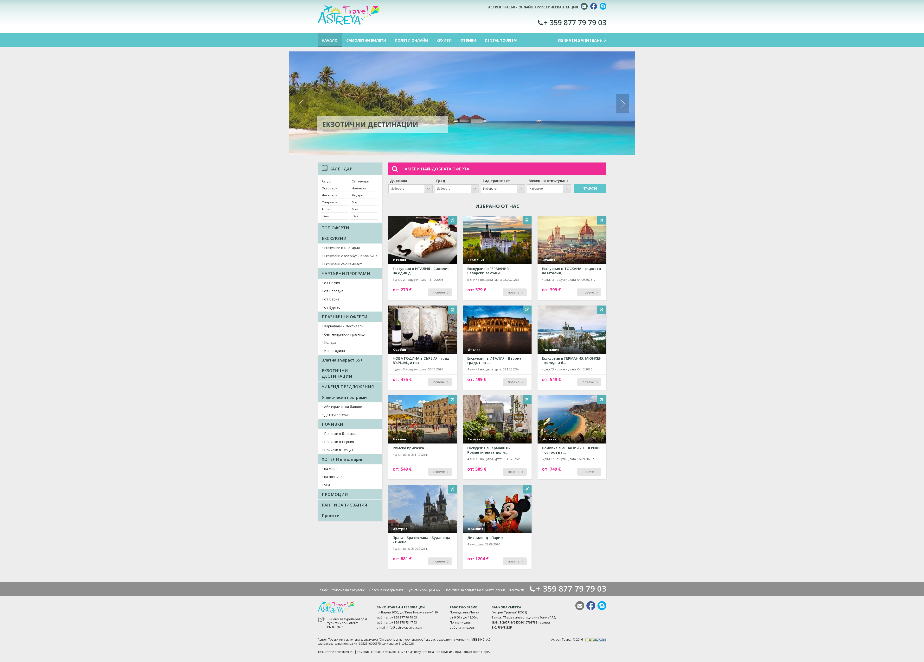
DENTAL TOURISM (501, 40)
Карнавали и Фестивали (343, 326)
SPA (327, 485)
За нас (322, 590)
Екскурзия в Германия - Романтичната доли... (488, 450)
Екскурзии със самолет (343, 264)
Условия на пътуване (348, 590)
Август (327, 181)
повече (439, 292)
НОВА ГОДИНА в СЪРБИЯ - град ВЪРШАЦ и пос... (421, 360)
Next (622, 103)
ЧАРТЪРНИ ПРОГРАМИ (346, 273)
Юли (355, 216)
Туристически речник (423, 590)
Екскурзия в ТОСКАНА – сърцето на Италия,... (571, 270)
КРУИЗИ (444, 40)
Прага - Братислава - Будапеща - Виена (421, 539)
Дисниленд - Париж (485, 537)
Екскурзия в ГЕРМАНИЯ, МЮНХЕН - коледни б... (572, 360)
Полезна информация (386, 590)
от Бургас (332, 307)
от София (332, 283)
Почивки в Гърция (339, 441)
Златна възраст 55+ (342, 360)
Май (355, 209)
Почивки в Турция (338, 450)
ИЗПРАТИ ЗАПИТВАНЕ (580, 40)
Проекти (331, 515)
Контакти (516, 590)
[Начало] (348, 24)
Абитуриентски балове (343, 406)
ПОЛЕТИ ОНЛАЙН (411, 40)
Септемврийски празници (345, 334)
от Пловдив (333, 291)
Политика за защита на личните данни (475, 590)
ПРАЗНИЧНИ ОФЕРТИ (344, 316)
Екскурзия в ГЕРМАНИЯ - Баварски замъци (489, 270)
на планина (333, 477)
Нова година (334, 350)
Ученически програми (344, 397)
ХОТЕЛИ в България (342, 459)
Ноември (359, 188)
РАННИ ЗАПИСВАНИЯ (344, 505)
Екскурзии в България (342, 247)
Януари (357, 195)
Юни (325, 216)
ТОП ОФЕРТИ (335, 228)
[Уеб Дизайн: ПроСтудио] (595, 639)
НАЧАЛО (330, 40)
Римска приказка (408, 447)
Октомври (329, 188)
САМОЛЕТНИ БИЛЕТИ (366, 40)
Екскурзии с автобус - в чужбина (351, 256)
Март (356, 202)
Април (326, 209)
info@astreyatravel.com (404, 627)
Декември (329, 195)
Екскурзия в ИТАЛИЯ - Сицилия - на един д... (422, 270)
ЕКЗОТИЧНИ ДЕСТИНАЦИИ (337, 373)
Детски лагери (336, 414)
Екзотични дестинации (370, 124)
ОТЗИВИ (468, 40)
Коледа (330, 342)
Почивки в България (341, 433)
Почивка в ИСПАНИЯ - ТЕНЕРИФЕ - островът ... (571, 450)
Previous (301, 103)
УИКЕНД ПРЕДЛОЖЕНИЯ (348, 386)
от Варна (331, 299)
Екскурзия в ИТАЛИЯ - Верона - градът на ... (495, 360)
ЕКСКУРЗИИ (334, 238)
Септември (360, 181)
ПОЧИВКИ (332, 424)
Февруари (330, 202)
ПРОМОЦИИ (335, 494)
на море (330, 468)
